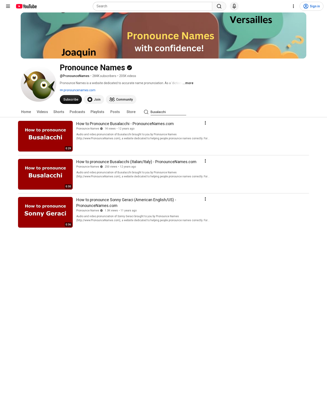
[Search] (219, 6)
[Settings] (293, 6)
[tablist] (163, 112)
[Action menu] (205, 122)
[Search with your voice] (234, 6)
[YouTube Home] (26, 6)
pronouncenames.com (79, 90)
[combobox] (154, 6)
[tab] (26, 112)
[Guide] (8, 6)
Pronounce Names (87, 128)
